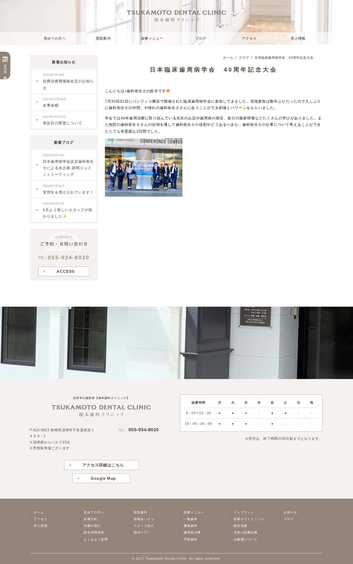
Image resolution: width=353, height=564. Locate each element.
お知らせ (290, 512)
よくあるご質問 (96, 539)
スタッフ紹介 (144, 526)
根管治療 (240, 526)
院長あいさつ (144, 519)
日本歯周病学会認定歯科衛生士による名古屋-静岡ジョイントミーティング (68, 165)
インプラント (244, 512)
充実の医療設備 (245, 532)
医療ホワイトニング (249, 519)
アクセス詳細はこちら (103, 465)
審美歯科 (190, 526)
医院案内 (103, 38)
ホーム (39, 512)
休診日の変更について (62, 120)
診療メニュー (152, 38)
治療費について (245, 539)
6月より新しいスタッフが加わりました (68, 210)
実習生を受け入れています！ (68, 189)
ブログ (200, 38)
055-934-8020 (143, 429)
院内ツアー (142, 532)
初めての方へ (55, 38)
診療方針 (90, 519)
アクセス (249, 38)
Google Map (103, 478)
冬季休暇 (54, 102)
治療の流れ (92, 526)
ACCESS (66, 271)
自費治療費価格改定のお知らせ (68, 81)
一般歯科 (190, 519)
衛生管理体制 (94, 532)
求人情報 (298, 38)
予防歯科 (190, 539)
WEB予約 (5, 69)
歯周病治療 (192, 532)
